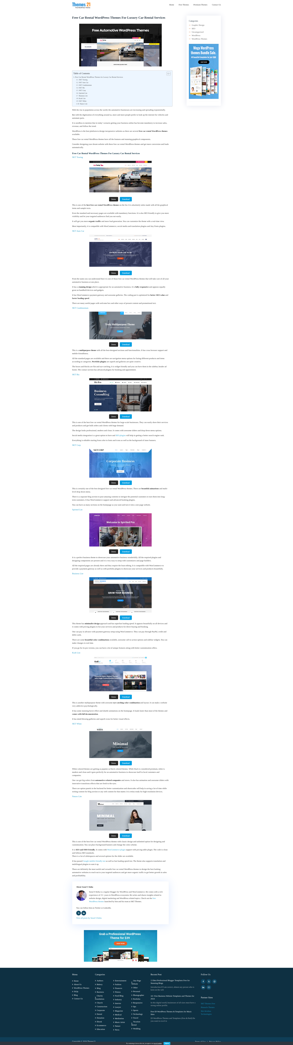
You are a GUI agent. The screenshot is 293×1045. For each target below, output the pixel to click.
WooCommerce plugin (116, 850)
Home (171, 5)
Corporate (101, 1010)
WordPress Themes (199, 39)
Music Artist (120, 1022)
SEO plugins (121, 435)
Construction (102, 1006)
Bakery (100, 984)
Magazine (119, 1011)
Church (100, 1003)
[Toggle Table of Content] (167, 74)
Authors (100, 981)
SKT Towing (83, 80)
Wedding (136, 1029)
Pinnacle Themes (208, 1007)
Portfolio (136, 999)
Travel (135, 1018)
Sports (135, 1010)
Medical (118, 1015)
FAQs (76, 991)
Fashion (118, 984)
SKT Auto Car (83, 82)
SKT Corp (82, 90)
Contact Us (216, 5)
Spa (134, 1006)
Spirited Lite (83, 93)
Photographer (138, 995)
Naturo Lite (83, 104)
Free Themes (184, 5)
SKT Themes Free (208, 1003)
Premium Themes (200, 5)
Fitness (118, 992)
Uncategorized (198, 32)
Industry (118, 999)
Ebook (99, 1022)
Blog (76, 995)
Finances (118, 988)
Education (101, 1029)
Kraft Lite (82, 98)
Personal (136, 991)
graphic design (198, 25)
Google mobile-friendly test (94, 861)
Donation (100, 1018)
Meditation (119, 1018)
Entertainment (120, 981)
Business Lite (83, 96)
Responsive (137, 1003)
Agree (167, 1043)
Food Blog (119, 996)
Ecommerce (101, 1025)
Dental (99, 1014)
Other (135, 988)
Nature (117, 1026)
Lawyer (118, 1007)
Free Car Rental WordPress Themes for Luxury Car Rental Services (99, 77)
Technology (138, 1014)
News (117, 1030)
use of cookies (158, 1043)
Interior (118, 1003)
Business (100, 992)
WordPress (196, 35)
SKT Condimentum (85, 85)
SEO (193, 28)
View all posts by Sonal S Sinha (89, 918)
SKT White (82, 101)
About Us (77, 984)
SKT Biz (82, 88)
